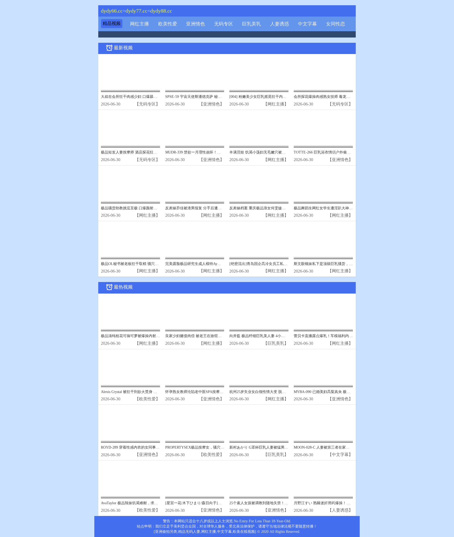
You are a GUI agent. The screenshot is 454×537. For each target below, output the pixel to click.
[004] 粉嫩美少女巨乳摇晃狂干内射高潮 (261, 97)
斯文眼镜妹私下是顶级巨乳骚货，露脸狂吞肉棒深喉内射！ (341, 264)
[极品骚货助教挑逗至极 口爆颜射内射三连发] (130, 186)
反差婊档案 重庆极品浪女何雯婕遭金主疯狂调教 (268, 208)
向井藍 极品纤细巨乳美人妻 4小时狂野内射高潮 (268, 336)
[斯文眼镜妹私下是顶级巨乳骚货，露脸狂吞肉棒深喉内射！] (323, 241)
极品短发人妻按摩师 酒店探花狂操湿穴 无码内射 (140, 152)
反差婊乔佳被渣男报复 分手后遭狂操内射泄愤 (202, 208)
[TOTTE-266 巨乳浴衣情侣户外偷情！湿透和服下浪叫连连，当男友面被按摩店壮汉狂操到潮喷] (323, 130)
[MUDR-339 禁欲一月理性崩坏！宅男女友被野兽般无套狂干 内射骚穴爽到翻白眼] (194, 130)
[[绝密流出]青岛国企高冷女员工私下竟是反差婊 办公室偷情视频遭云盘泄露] (258, 241)
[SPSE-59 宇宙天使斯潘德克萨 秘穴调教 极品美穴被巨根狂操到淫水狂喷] (194, 74)
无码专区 (223, 23)
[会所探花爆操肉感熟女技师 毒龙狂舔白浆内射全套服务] (323, 74)
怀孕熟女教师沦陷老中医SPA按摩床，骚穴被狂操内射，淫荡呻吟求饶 (221, 392)
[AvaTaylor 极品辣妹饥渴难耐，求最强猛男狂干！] (130, 480)
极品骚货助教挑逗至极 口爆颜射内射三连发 (136, 208)
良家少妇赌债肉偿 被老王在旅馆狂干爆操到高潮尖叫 (208, 336)
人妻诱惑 (279, 23)
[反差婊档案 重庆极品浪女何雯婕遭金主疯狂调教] (258, 186)
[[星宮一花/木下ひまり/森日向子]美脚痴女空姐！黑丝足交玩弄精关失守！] (194, 480)
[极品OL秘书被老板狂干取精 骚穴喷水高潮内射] (130, 241)
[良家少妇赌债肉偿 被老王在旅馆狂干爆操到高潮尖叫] (194, 314)
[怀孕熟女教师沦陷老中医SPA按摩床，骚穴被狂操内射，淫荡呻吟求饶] (194, 369)
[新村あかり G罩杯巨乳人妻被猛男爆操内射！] (258, 425)
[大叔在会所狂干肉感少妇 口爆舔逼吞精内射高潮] (130, 74)
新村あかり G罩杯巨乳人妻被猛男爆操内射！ (266, 447)
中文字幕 (307, 23)
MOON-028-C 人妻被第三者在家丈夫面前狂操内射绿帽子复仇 (344, 447)
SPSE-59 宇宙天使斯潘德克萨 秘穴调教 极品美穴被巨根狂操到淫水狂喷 (223, 97)
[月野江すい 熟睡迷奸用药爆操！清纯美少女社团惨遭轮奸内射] (323, 480)
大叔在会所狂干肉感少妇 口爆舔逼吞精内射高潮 (140, 97)
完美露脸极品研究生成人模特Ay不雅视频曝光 (202, 264)
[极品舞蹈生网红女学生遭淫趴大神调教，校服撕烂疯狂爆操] (323, 186)
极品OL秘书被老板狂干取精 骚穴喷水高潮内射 (139, 264)
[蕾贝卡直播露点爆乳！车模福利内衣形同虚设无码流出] (323, 314)
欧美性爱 (167, 23)
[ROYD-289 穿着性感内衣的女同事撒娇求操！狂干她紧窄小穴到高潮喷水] (130, 425)
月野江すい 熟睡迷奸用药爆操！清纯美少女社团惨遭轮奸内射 (344, 503)
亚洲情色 (195, 23)
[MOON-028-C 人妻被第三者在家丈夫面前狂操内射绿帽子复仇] (323, 425)
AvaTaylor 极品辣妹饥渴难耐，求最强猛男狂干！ (140, 503)
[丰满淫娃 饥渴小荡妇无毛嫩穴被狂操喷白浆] (258, 130)
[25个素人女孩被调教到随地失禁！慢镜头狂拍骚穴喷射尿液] (258, 480)
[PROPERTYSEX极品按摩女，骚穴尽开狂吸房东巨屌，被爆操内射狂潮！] (194, 425)
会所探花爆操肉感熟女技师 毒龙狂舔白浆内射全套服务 (338, 97)
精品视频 (112, 23)
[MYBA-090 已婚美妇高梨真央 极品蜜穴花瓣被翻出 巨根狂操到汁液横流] (323, 369)
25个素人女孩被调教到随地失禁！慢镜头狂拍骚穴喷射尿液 (277, 503)
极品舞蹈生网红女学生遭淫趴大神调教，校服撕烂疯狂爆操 (341, 208)
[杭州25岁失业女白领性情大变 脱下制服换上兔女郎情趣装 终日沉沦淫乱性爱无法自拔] (258, 369)
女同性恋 (335, 23)
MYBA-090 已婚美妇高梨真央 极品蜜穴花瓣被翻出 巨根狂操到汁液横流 (352, 392)
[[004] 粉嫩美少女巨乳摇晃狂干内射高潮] (258, 74)
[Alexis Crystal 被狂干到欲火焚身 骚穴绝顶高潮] (130, 369)
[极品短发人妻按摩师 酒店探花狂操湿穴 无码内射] (130, 130)
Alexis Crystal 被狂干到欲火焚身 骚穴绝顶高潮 (138, 392)
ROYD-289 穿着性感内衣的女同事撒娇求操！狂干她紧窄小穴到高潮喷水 (159, 447)
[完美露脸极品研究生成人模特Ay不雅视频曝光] (194, 241)
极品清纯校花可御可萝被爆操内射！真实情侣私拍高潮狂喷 (149, 336)
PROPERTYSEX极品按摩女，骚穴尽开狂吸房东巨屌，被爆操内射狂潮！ (224, 447)
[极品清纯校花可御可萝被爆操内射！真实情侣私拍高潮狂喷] (130, 314)
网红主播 (139, 23)
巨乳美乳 (251, 23)
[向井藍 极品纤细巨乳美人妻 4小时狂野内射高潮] (258, 314)
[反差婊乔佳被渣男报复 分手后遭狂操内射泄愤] (194, 186)
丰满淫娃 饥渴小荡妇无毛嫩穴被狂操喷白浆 (264, 152)
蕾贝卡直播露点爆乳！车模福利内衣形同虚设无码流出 (338, 336)
